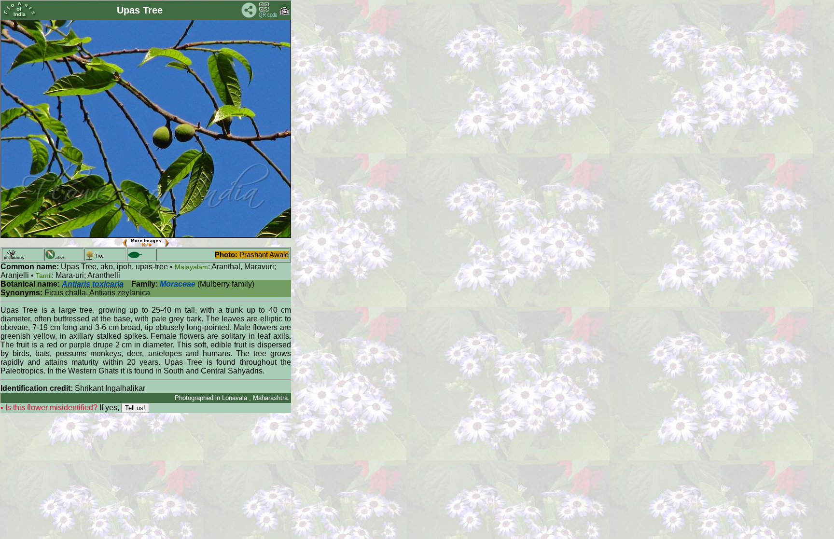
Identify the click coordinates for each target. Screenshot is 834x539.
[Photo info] (285, 12)
